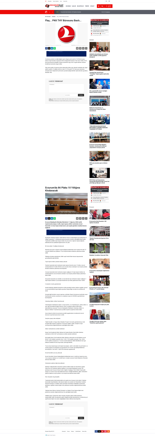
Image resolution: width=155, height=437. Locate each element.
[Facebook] (46, 48)
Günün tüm (106, 12)
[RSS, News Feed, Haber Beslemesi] (108, 431)
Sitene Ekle (65, 1)
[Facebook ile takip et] (96, 431)
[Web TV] (106, 1)
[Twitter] (49, 48)
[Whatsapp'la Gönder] (54, 48)
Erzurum (68, 6)
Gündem (53, 16)
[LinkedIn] (52, 48)
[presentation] (49, 12)
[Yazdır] (77, 48)
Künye (68, 431)
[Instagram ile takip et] (105, 431)
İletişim (72, 431)
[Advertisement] (39, 32)
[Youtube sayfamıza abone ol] (102, 431)
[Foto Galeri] (109, 1)
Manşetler (49, 1)
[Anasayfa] (45, 1)
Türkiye (87, 6)
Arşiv (61, 1)
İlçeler (74, 6)
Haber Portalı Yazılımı (51, 435)
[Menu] (99, 6)
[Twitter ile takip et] (99, 431)
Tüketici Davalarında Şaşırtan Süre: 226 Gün (70, 12)
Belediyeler (80, 6)
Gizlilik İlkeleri (78, 431)
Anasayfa (48, 16)
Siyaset (92, 6)
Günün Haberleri (56, 1)
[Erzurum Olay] (54, 6)
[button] (80, 48)
